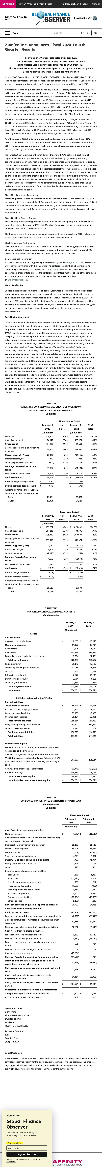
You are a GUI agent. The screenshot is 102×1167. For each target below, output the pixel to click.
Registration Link (75, 262)
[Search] (82, 33)
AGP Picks (8, 4)
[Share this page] (95, 32)
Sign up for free (26, 1154)
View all (96, 4)
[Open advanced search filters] (88, 33)
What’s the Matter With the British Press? (28, 3)
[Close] (48, 1113)
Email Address (14, 1143)
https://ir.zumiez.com (57, 269)
